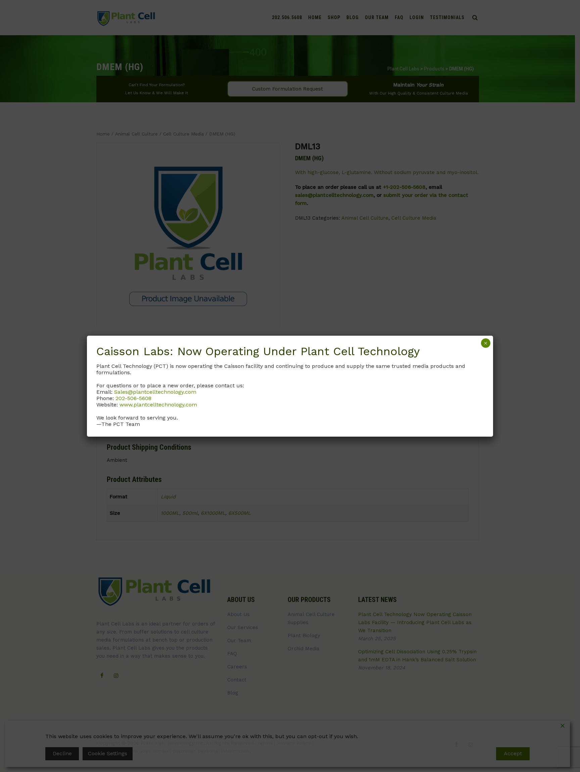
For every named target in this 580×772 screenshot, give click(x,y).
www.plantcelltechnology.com (158, 404)
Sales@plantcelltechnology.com (155, 392)
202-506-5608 (133, 398)
